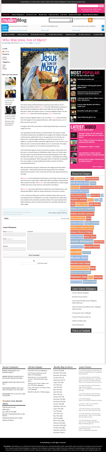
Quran (90, 277)
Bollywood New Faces (80, 191)
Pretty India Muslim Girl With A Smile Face (88, 105)
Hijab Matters (95, 204)
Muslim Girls (43, 15)
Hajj (100, 200)
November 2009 (58, 432)
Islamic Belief (77, 223)
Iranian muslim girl (78, 218)
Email (7, 239)
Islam (88, 218)
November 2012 (58, 375)
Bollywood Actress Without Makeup (91, 187)
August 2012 (57, 382)
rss (90, 20)
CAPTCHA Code (42, 263)
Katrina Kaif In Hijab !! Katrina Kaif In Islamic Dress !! (91, 160)
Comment (30, 231)
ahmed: (4, 376)
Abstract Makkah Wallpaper (80, 293)
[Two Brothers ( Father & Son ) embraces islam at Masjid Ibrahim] (73, 156)
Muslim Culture (86, 252)
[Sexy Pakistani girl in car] (73, 121)
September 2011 (58, 406)
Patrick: (4, 370)
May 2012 (56, 389)
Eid (102, 195)
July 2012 (56, 385)
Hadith (96, 200)
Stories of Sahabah (76, 282)
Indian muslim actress (82, 214)
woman (50, 113)
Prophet (26, 43)
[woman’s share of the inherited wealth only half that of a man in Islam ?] (73, 137)
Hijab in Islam (82, 204)
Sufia (6, 43)
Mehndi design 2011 (77, 247)
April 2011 (56, 418)
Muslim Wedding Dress (80, 268)
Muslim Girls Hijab (75, 15)
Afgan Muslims (79, 178)
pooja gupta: (6, 394)
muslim (76, 252)
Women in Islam (89, 282)
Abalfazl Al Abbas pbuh (79, 321)
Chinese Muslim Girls (78, 195)
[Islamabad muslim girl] (73, 83)
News (92, 268)
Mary (3, 67)
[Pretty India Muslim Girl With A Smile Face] (73, 108)
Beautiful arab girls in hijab (87, 111)
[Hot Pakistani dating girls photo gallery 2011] (73, 89)
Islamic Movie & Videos (90, 15)
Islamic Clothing (91, 223)
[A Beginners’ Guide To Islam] (73, 150)
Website (5, 246)
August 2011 (57, 408)
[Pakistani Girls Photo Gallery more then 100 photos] (73, 102)
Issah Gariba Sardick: (9, 388)
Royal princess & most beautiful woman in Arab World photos (89, 93)
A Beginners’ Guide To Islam (89, 147)
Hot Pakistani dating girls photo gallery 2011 (89, 86)
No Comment (36, 43)
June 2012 (56, 387)
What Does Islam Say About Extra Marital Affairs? (9, 123)
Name (8, 231)
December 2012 (58, 373)
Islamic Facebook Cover (82, 227)
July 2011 (56, 411)
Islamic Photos (77, 237)
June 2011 (56, 413)
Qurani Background (78, 325)
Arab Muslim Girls (80, 183)
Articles (21, 43)
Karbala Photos (99, 242)
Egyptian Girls (95, 195)
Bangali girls (75, 187)
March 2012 (56, 394)
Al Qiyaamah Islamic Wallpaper (81, 313)
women (27, 113)
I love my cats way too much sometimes (83, 26)
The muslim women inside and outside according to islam (10, 116)
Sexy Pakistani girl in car (86, 117)
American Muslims (92, 178)
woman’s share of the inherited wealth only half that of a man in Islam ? (91, 135)
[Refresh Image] (34, 261)
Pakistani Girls (54, 15)
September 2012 (58, 380)
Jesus (4, 65)
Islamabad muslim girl (85, 79)
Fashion (43, 30)
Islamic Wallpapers (18, 15)
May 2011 (56, 416)
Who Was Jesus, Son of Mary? (24, 40)
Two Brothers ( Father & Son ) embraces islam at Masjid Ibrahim (91, 154)
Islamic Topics (90, 237)
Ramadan (98, 277)
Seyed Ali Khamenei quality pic (81, 317)
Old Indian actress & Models (81, 272)
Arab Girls (63, 15)
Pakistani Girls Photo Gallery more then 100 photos (90, 99)
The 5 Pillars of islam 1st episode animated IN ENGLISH (91, 141)
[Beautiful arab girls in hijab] (73, 115)
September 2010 (58, 430)
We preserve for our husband (18, 26)
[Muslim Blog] (23, 20)
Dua (88, 195)
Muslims (42, 107)
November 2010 (58, 425)
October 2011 (57, 404)
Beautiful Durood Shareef (79, 297)
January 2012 (57, 397)
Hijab (47, 30)
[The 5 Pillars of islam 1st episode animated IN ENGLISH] (73, 144)
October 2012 (57, 377)
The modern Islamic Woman (57, 213)
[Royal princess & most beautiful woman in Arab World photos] (73, 96)
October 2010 (57, 428)
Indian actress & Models (83, 209)
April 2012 (56, 392)
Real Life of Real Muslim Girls (49, 26)
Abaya (72, 178)
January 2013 (57, 370)
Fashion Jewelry (79, 199)
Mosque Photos (92, 246)
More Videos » (98, 166)
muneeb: (5, 382)
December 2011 (58, 399)
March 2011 (56, 420)
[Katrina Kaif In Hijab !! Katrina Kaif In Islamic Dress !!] (73, 163)
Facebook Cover (31, 15)
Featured (91, 200)
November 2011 (58, 401)
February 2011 (57, 423)
